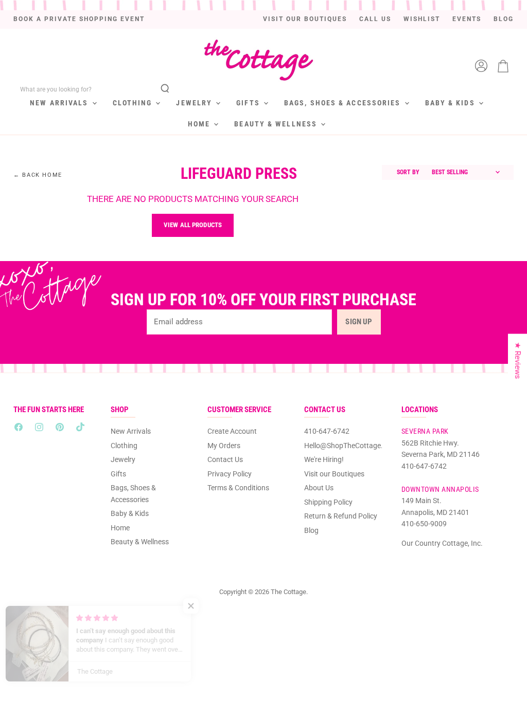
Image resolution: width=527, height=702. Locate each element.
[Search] (165, 89)
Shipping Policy (328, 502)
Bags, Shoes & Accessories (343, 103)
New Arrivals (60, 103)
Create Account (232, 431)
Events (466, 19)
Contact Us (225, 459)
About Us (318, 488)
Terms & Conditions (238, 488)
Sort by (408, 172)
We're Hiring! (324, 459)
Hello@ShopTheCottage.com (350, 445)
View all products (193, 225)
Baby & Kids (451, 103)
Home (200, 124)
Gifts (249, 103)
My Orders (223, 445)
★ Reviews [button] (517, 360)
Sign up (358, 321)
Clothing (134, 103)
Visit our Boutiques (305, 19)
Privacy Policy (229, 474)
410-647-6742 (326, 431)
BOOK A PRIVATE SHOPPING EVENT (79, 19)
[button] (206, 606)
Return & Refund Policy (340, 516)
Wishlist (421, 19)
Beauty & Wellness (277, 124)
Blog (504, 19)
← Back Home (37, 175)
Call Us (375, 19)
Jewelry (195, 103)
